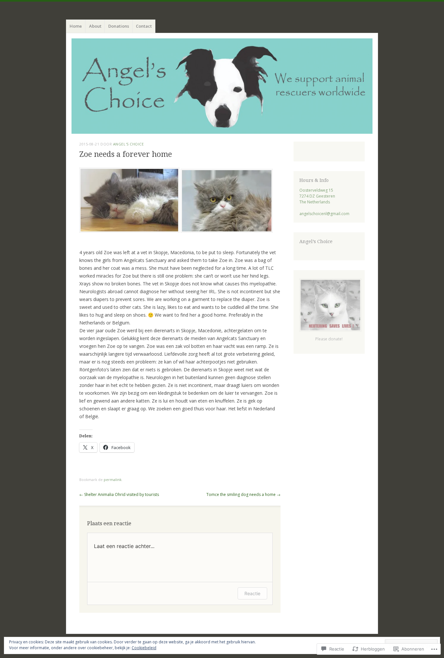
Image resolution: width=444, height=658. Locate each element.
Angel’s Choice (316, 241)
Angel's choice (128, 144)
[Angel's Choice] (222, 86)
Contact (144, 26)
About (95, 26)
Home (76, 26)
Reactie (252, 593)
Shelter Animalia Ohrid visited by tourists (119, 494)
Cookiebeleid (144, 648)
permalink (113, 479)
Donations (118, 26)
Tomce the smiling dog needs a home (243, 494)
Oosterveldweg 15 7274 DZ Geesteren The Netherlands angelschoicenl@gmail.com (324, 201)
